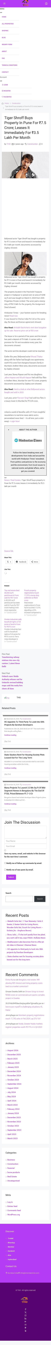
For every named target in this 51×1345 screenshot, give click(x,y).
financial (10, 1168)
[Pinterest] (25, 1328)
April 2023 (11, 1134)
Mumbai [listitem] (11, 1247)
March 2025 (12, 1059)
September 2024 (14, 1084)
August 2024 (12, 1088)
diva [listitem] (9, 1255)
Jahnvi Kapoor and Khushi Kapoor (18, 377)
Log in (10, 1202)
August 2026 (12, 1050)
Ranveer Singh (23, 398)
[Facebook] (25, 1309)
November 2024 (14, 1075)
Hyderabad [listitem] (12, 1259)
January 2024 (13, 1113)
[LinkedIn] (25, 1319)
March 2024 (12, 1105)
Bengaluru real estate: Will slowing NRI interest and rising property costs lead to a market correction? (24, 983)
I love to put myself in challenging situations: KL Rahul (25, 1006)
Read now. (14, 316)
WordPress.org (13, 1215)
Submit (11, 877)
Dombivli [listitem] (11, 1251)
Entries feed (12, 1206)
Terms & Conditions (9, 65)
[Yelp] (25, 1331)
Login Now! (15, 421)
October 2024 (13, 1080)
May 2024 (11, 1096)
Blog (4, 37)
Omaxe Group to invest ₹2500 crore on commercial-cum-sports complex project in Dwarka (25, 995)
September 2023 (14, 1130)
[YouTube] (25, 1325)
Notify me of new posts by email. (19, 870)
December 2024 (14, 1071)
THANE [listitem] (10, 1238)
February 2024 (13, 1109)
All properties (7, 24)
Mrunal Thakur (36, 356)
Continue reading (10, 735)
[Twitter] (25, 1312)
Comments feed (14, 1210)
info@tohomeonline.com (29, 1273)
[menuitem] (16, 85)
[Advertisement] (25, 206)
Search (8, 893)
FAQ (3, 58)
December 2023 (14, 1117)
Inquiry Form (7, 44)
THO (9, 144)
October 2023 (13, 1126)
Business (11, 1160)
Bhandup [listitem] (11, 1243)
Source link (8, 551)
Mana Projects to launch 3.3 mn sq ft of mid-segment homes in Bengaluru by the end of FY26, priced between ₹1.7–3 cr (25, 791)
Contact (5, 72)
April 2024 (11, 1101)
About (4, 51)
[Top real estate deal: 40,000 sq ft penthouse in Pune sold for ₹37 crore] (14, 601)
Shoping (5, 31)
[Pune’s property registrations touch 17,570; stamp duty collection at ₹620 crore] (34, 602)
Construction (16, 103)
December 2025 (14, 1055)
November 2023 (14, 1122)
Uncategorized (13, 1181)
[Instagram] (25, 1316)
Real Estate (15, 480)
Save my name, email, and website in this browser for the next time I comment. (25, 855)
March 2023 (12, 1138)
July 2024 (11, 1092)
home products (13, 1172)
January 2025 (13, 1067)
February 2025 (13, 1063)
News (6, 480)
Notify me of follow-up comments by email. (24, 863)
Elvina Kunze (11, 980)
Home (4, 17)
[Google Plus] (25, 1322)
